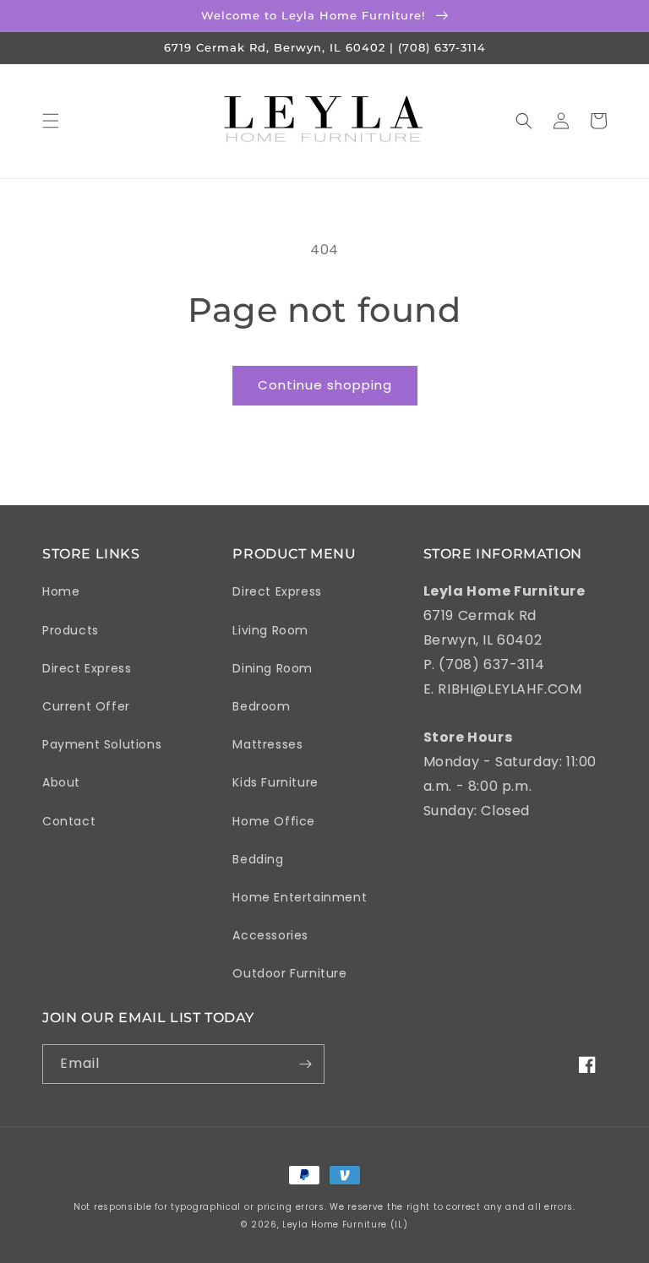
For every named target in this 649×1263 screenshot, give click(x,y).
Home (60, 591)
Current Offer (86, 706)
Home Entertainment (299, 897)
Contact (68, 821)
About (61, 782)
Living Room (270, 630)
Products (70, 630)
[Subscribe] (305, 1064)
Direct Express (86, 668)
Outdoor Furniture (289, 973)
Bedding (257, 859)
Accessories (270, 935)
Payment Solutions (101, 744)
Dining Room (272, 668)
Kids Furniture (275, 782)
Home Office (273, 821)
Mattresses (267, 744)
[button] (50, 120)
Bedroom (261, 706)
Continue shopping (325, 385)
